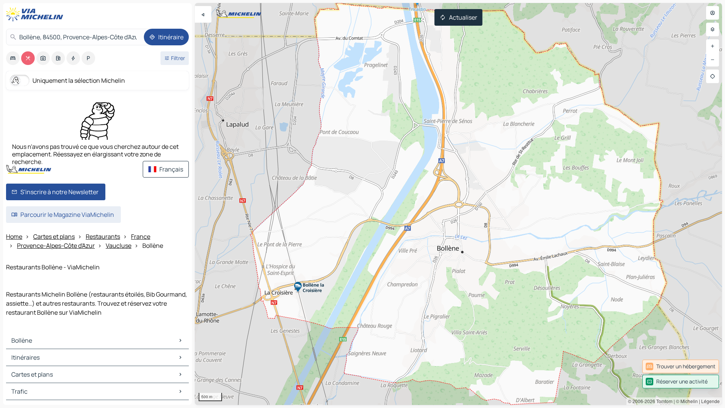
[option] (13, 58)
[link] (680, 366)
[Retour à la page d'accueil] (36, 14)
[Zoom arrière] (712, 59)
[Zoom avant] (712, 46)
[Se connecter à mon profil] (712, 13)
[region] (458, 204)
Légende (710, 401)
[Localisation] (712, 76)
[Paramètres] (712, 29)
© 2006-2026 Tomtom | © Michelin (663, 401)
